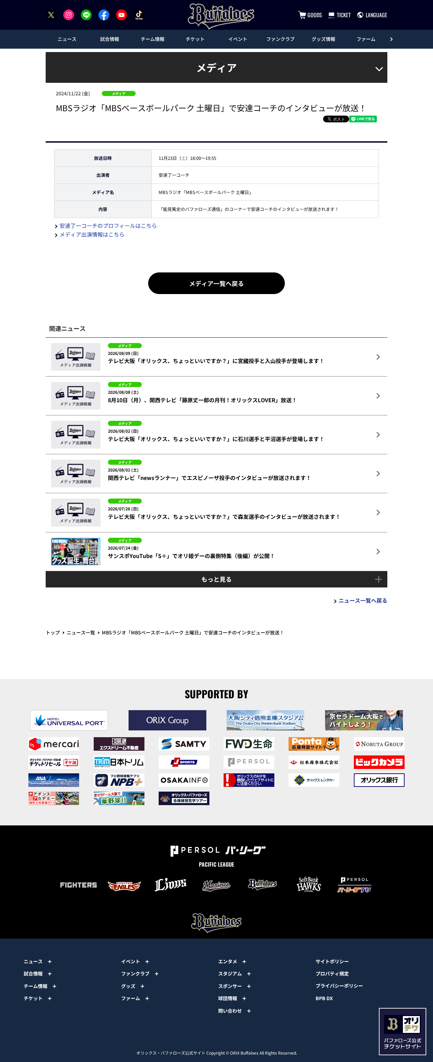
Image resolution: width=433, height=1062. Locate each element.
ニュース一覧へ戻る (363, 600)
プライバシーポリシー (339, 985)
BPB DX (324, 998)
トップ (53, 632)
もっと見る (216, 579)
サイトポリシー (332, 961)
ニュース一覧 (81, 632)
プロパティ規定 (332, 973)
